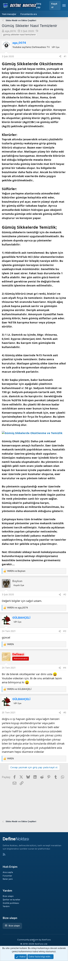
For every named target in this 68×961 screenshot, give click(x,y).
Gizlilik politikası (11, 903)
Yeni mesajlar (9, 14)
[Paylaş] (60, 56)
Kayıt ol (54, 5)
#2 (64, 594)
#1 (65, 56)
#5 (64, 712)
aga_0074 (10, 31)
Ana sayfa (8, 872)
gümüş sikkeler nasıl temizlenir (19, 34)
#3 (64, 631)
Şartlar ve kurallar (11, 899)
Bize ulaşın (8, 896)
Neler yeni (8, 879)
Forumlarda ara (28, 14)
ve (16, 571)
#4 (64, 667)
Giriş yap (38, 5)
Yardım (6, 906)
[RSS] (4, 855)
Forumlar (7, 875)
